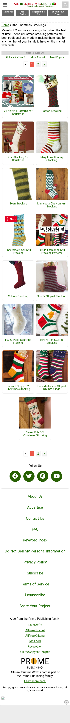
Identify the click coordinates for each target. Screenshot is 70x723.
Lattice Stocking (52, 111)
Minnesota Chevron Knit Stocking (51, 205)
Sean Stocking (18, 203)
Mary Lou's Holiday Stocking (52, 159)
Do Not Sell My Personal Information (35, 551)
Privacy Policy (35, 562)
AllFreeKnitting (35, 635)
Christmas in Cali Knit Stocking (18, 252)
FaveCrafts (35, 625)
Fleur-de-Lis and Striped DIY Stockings (52, 388)
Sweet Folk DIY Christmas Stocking (35, 434)
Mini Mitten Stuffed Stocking (51, 341)
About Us (35, 496)
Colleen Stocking (18, 296)
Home (5, 25)
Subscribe (35, 573)
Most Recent (38, 57)
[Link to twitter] (29, 476)
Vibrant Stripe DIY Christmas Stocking (18, 388)
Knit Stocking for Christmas (18, 159)
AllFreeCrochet (35, 630)
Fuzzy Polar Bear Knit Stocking (18, 341)
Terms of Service (35, 584)
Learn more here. (35, 681)
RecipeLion (35, 646)
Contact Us (35, 518)
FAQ (35, 529)
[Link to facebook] (15, 476)
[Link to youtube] (56, 476)
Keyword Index (35, 540)
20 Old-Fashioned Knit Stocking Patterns (52, 252)
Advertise (35, 507)
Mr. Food (35, 641)
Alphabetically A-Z (15, 57)
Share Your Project (35, 606)
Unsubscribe (35, 595)
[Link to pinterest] (42, 476)
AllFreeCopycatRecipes (35, 652)
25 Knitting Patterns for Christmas (18, 113)
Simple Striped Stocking (51, 296)
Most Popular (57, 57)
